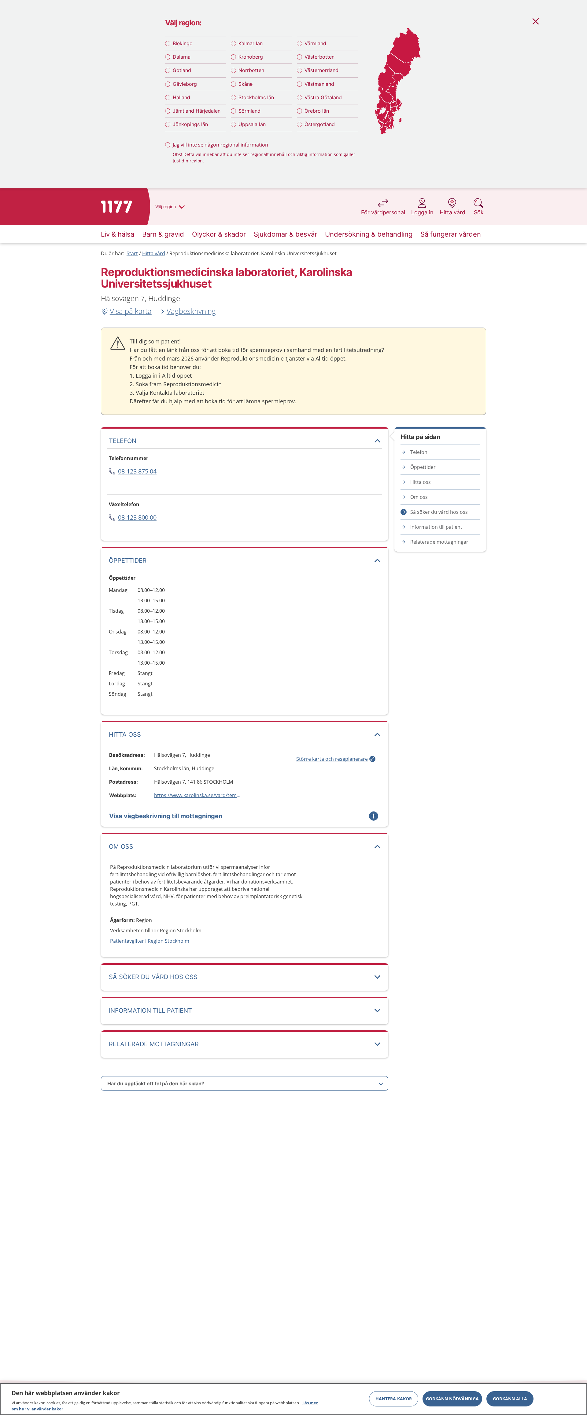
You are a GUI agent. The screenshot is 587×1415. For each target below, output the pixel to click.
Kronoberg (250, 57)
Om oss (419, 497)
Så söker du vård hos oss (439, 512)
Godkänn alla (510, 1399)
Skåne (245, 84)
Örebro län (317, 111)
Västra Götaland (323, 97)
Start (132, 253)
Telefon (418, 452)
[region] (293, 1399)
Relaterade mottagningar (439, 542)
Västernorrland (321, 70)
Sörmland (249, 111)
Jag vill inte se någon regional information (220, 144)
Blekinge (182, 43)
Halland (181, 97)
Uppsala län (252, 124)
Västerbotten (319, 57)
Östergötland (320, 124)
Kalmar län (250, 43)
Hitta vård (153, 253)
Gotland (182, 70)
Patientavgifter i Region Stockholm (149, 941)
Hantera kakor (393, 1399)
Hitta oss (420, 482)
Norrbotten (251, 70)
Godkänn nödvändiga (452, 1399)
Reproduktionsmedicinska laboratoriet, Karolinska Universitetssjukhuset (253, 253)
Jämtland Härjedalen (196, 111)
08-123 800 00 (137, 517)
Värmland (315, 43)
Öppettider (423, 467)
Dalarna (181, 57)
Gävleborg (185, 84)
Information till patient (436, 527)
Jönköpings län (190, 124)
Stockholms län (256, 97)
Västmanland (319, 84)
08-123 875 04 (137, 471)
